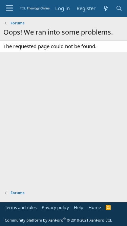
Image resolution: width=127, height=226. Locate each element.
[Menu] (9, 8)
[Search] (119, 8)
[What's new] (105, 8)
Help (78, 207)
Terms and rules (21, 207)
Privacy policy (55, 207)
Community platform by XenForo (58, 220)
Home (94, 207)
